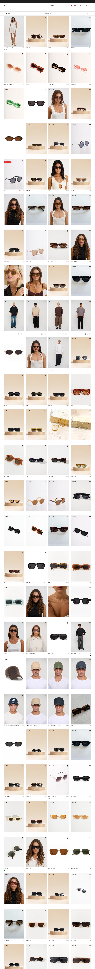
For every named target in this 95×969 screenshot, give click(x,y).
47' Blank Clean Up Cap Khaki (32, 690)
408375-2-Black (51, 653)
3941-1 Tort (50, 582)
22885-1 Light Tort (7, 296)
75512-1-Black (73, 796)
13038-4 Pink (73, 84)
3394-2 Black (6, 511)
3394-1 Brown (73, 476)
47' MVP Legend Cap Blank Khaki (32, 725)
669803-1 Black (7, 796)
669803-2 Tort (28, 796)
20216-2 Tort (50, 190)
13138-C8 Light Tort (75, 119)
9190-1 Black (73, 905)
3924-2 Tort (6, 582)
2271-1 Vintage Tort (75, 261)
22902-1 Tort (50, 296)
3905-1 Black (6, 547)
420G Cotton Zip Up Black (76, 653)
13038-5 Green (6, 119)
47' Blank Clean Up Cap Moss (54, 690)
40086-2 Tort (6, 653)
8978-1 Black (28, 868)
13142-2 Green (28, 155)
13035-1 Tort (50, 47)
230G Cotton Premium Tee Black (10, 332)
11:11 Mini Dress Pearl (8, 47)
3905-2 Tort (28, 547)
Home (5, 9)
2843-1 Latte (73, 405)
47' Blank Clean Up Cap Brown (10, 690)
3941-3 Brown (73, 582)
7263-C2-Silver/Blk (52, 796)
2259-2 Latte (28, 261)
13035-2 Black (73, 47)
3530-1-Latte (28, 511)
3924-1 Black (73, 547)
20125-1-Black (6, 190)
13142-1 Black (6, 155)
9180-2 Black (50, 905)
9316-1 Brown (6, 940)
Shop (8, 9)
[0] (87, 5)
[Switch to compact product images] (9, 14)
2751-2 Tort (28, 405)
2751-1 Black (6, 405)
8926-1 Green (6, 868)
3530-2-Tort (50, 511)
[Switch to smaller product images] (6, 14)
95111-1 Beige (28, 940)
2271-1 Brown (51, 261)
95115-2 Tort (73, 940)
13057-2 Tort (50, 119)
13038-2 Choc (28, 84)
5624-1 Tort (73, 725)
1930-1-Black (73, 155)
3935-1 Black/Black (30, 582)
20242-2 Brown (74, 190)
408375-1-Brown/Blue (30, 653)
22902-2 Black (73, 296)
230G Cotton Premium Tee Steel (77, 332)
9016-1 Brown (6, 905)
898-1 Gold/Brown (51, 868)
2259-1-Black (6, 261)
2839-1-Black (51, 405)
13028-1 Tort (28, 47)
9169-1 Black (28, 905)
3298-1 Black (28, 476)
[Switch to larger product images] (4, 14)
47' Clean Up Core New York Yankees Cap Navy (12, 725)
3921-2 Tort (50, 547)
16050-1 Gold (51, 155)
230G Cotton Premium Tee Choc (54, 332)
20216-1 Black (28, 190)
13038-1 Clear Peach (8, 84)
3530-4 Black (73, 511)
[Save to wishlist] (22, 17)
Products (12, 9)
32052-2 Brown (6, 476)
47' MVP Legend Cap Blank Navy (54, 725)
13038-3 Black (51, 84)
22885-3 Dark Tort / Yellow (31, 296)
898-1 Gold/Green (74, 868)
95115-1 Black (51, 940)
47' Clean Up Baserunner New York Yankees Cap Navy (78, 690)
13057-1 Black (28, 119)
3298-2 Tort (50, 476)
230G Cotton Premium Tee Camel (32, 332)
